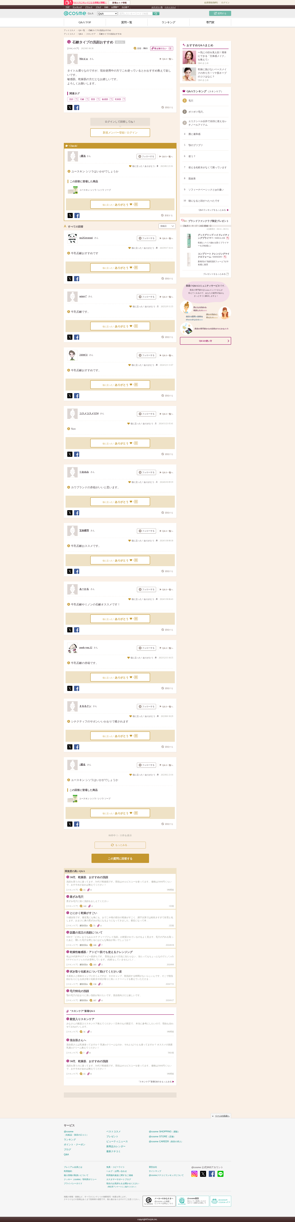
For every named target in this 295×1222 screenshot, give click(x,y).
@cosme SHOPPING (164, 1131)
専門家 (210, 22)
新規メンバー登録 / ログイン (120, 132)
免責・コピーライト (115, 1167)
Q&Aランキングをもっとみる (212, 210)
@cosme (76, 1133)
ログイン (225, 2)
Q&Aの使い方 (205, 341)
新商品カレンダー (115, 1146)
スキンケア (73, 48)
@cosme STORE (162, 1136)
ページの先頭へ (222, 1116)
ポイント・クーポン (74, 1144)
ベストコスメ (170, 7)
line (220, 1174)
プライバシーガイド (73, 1183)
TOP (67, 7)
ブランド (89, 7)
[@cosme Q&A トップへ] (79, 14)
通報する (169, 107)
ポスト (69, 826)
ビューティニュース (117, 1141)
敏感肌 (105, 99)
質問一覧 (126, 22)
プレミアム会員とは (73, 1167)
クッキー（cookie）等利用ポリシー (80, 1179)
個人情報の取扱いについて (76, 1175)
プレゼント (112, 1136)
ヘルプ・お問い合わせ (116, 1171)
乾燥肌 (118, 99)
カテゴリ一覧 (157, 7)
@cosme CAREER (166, 1141)
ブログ (98, 7)
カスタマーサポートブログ (118, 1179)
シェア (76, 826)
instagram (194, 1174)
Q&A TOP (85, 22)
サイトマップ (155, 1171)
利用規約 (68, 1171)
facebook (212, 1174)
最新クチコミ (113, 1151)
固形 (93, 99)
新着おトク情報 (119, 3)
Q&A (106, 7)
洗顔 (71, 99)
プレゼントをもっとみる (214, 274)
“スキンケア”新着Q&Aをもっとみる (155, 1081)
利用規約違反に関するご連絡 (119, 1175)
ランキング (77, 7)
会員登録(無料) (211, 2)
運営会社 (153, 1167)
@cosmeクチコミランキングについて (166, 1175)
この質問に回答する (120, 858)
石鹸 (82, 99)
